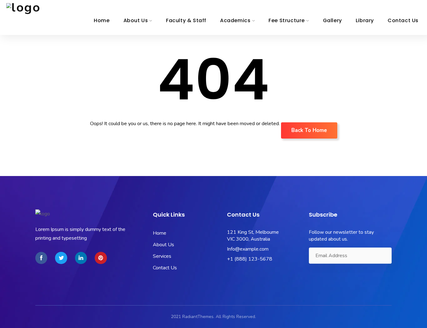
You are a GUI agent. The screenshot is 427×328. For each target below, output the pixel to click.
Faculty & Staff (186, 20)
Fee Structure (287, 20)
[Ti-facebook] (41, 258)
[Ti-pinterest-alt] (101, 258)
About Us (135, 20)
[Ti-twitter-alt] (61, 258)
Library (365, 20)
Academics (235, 20)
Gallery (332, 20)
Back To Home (309, 130)
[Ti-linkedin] (81, 258)
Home (101, 20)
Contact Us (403, 20)
